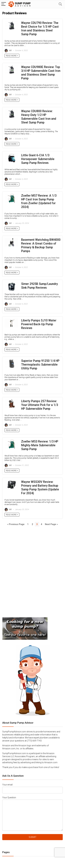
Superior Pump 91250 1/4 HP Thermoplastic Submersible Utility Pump (40, 364)
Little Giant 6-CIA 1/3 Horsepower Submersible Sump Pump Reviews (37, 159)
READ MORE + (12, 56)
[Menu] (3, 4)
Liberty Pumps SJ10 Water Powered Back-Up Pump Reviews (38, 324)
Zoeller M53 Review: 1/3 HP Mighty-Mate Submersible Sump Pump (39, 445)
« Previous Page (15, 524)
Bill (10, 50)
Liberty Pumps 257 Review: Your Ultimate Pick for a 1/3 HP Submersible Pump (39, 404)
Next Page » (51, 524)
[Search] (60, 4)
